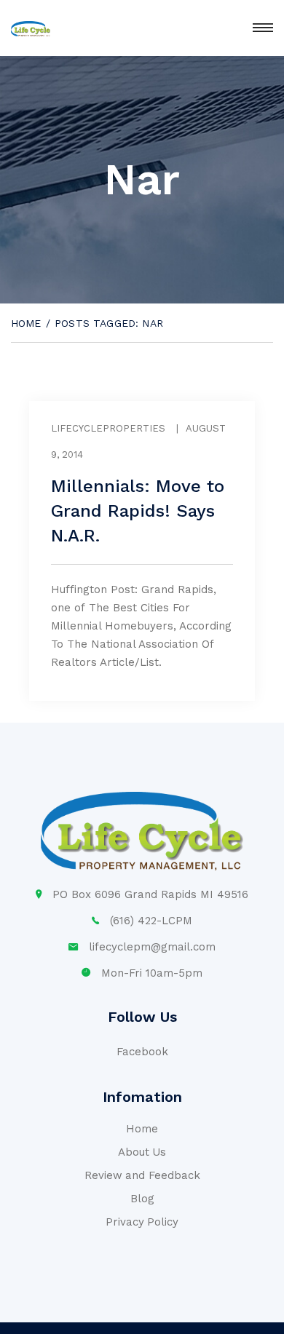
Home (26, 323)
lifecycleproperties (108, 428)
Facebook (142, 1051)
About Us (142, 1152)
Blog (142, 1198)
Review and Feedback (142, 1175)
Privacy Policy (142, 1221)
